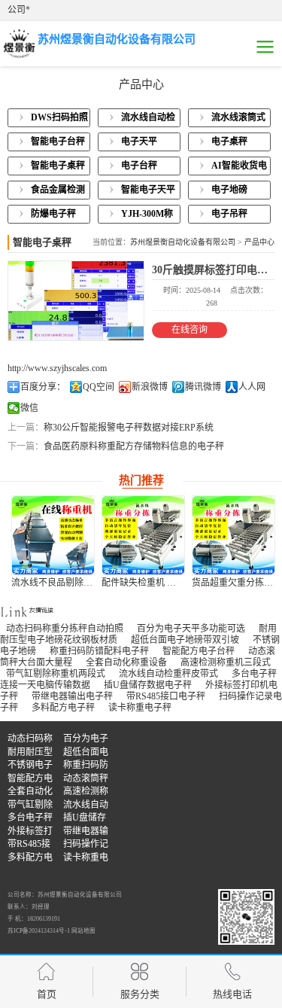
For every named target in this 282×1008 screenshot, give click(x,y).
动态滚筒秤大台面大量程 (85, 779)
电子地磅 (229, 189)
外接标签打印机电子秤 (30, 832)
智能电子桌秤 (58, 165)
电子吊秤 (229, 214)
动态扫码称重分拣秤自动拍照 (64, 628)
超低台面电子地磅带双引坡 (185, 640)
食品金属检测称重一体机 (58, 191)
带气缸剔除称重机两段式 (55, 673)
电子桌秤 (229, 141)
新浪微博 (150, 387)
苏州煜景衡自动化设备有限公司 (182, 242)
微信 (29, 408)
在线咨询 (189, 329)
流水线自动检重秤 (148, 119)
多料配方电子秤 (63, 707)
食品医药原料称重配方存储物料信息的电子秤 (134, 446)
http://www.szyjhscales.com (57, 368)
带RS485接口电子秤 (165, 696)
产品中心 (259, 242)
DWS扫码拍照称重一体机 (59, 119)
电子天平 (139, 141)
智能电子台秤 (58, 141)
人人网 (251, 387)
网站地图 (83, 930)
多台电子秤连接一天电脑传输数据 (30, 818)
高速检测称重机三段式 (225, 662)
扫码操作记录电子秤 (85, 845)
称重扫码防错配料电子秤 (99, 651)
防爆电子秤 (53, 214)
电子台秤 (139, 165)
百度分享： (42, 387)
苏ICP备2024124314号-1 (39, 930)
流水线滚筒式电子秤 (238, 119)
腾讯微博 (203, 387)
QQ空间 (98, 387)
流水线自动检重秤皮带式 (168, 673)
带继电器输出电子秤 (72, 696)
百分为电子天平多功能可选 (191, 628)
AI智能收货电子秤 (239, 167)
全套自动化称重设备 (126, 662)
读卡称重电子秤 (139, 707)
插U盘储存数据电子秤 (148, 685)
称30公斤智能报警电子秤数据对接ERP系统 (129, 427)
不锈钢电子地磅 (30, 766)
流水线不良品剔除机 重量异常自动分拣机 (93, 582)
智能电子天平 (148, 189)
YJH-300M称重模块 (147, 216)
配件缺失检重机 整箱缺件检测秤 (166, 582)
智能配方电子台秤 (198, 651)
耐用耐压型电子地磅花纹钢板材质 (30, 753)
